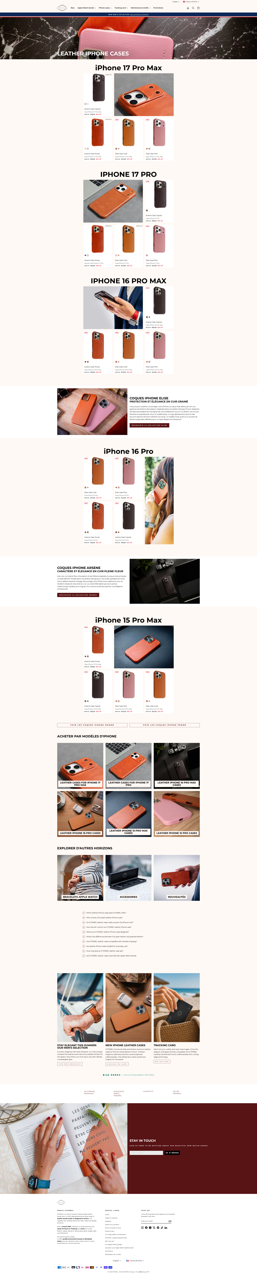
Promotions (158, 8)
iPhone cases (104, 8)
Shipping (108, 1221)
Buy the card (162, 1061)
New (73, 8)
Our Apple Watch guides (113, 1244)
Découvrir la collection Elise (149, 425)
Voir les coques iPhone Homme (92, 725)
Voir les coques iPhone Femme (164, 725)
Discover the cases (117, 1064)
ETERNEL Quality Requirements (116, 1238)
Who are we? (109, 1241)
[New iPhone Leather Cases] (129, 1007)
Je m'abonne (172, 1153)
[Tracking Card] (177, 1007)
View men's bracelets (70, 1064)
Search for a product (112, 1224)
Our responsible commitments (115, 1234)
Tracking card (120, 8)
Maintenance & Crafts (140, 8)
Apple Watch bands (86, 8)
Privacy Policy (109, 1231)
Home (107, 1214)
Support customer (111, 1218)
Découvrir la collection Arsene (78, 595)
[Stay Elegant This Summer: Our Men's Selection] (80, 1007)
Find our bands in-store (113, 1228)
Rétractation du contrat (113, 1254)
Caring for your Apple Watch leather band (119, 1248)
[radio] (85, 104)
